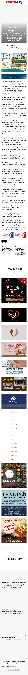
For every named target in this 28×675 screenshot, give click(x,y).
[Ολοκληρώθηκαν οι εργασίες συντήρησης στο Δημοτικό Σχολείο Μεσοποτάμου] (14, 651)
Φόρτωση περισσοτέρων (13, 669)
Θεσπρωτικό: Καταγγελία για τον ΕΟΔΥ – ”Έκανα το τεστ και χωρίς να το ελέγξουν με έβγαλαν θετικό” (20, 251)
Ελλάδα (9, 27)
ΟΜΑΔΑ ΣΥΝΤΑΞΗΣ (16, 45)
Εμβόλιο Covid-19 (17, 241)
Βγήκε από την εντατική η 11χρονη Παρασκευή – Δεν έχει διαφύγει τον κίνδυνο (7, 251)
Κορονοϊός (4, 242)
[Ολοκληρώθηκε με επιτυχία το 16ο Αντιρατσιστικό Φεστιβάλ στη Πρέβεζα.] (14, 599)
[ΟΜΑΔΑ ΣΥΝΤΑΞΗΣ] (14, 263)
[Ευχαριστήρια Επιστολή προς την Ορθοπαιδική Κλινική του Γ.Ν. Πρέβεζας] (14, 625)
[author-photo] (2, 587)
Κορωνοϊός (17, 27)
